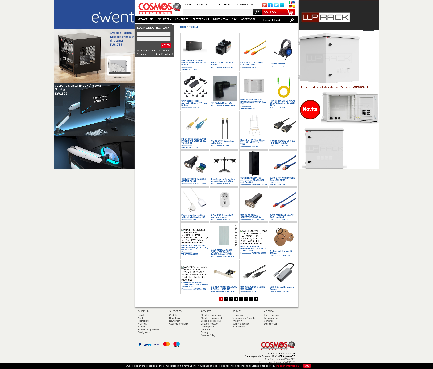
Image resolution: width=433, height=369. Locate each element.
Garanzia (205, 329)
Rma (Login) (175, 318)
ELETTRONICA (201, 19)
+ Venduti (142, 326)
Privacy (204, 332)
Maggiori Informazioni (287, 365)
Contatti (173, 315)
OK (307, 365)
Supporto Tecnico (240, 323)
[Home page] (159, 15)
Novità (141, 318)
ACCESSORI (248, 19)
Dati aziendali (270, 323)
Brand (141, 315)
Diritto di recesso (209, 323)
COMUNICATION (245, 4)
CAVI (234, 19)
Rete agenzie (207, 326)
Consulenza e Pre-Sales (244, 318)
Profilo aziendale (272, 315)
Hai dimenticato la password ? (153, 50)
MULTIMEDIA (220, 19)
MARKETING (229, 4)
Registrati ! (167, 54)
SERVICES (201, 4)
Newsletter (174, 321)
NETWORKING (145, 19)
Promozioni (143, 321)
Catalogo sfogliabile (178, 323)
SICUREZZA (164, 19)
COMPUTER (182, 19)
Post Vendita (238, 326)
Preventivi (237, 321)
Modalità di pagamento (212, 318)
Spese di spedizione (211, 321)
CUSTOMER (215, 4)
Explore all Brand (271, 20)
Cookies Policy (208, 335)
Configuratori (144, 332)
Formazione (238, 315)
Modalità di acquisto (211, 315)
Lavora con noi (271, 318)
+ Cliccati (142, 323)
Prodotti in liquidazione (149, 329)
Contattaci (269, 321)
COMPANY (189, 4)
